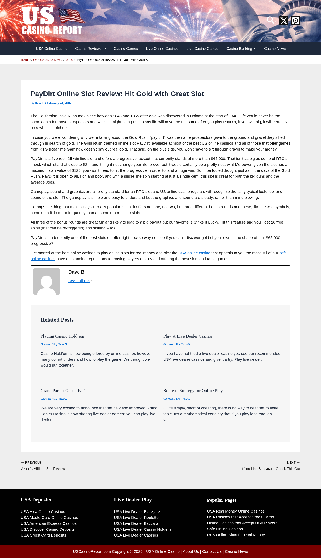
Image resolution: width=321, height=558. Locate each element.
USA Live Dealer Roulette (136, 517)
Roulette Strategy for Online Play (193, 390)
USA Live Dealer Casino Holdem (142, 529)
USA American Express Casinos (49, 523)
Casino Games (126, 49)
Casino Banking (239, 49)
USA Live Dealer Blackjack (137, 511)
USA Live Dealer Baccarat (136, 523)
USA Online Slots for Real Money (236, 535)
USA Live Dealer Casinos (136, 535)
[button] (271, 20)
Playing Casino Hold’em (62, 336)
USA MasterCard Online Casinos (49, 517)
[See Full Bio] (92, 281)
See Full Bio (79, 281)
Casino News (275, 49)
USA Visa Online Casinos (43, 511)
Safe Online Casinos (225, 529)
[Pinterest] (295, 20)
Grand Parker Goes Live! (63, 390)
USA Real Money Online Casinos (236, 511)
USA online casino (194, 253)
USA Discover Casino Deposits (48, 529)
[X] (283, 20)
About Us (191, 551)
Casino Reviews (88, 49)
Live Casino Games (202, 49)
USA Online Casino (51, 49)
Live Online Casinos (162, 49)
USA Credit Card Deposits (43, 535)
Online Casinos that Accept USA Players (242, 523)
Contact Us (212, 551)
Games (46, 344)
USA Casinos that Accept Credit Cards (240, 517)
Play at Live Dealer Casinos (188, 336)
